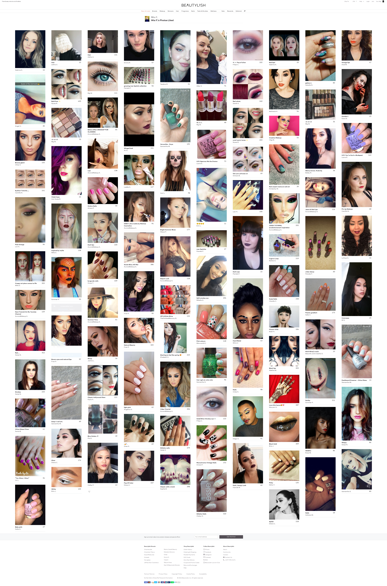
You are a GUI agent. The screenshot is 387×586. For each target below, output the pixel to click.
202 (43, 283)
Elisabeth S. (164, 357)
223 (188, 355)
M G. (343, 320)
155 (43, 162)
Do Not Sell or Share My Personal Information (158, 578)
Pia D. (90, 438)
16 (44, 70)
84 (370, 442)
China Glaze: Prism (22, 429)
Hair (177, 11)
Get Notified (231, 537)
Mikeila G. (200, 300)
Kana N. (344, 118)
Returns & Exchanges (190, 565)
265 (152, 345)
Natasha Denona (169, 552)
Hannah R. (236, 487)
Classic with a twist (167, 487)
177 (188, 229)
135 (297, 482)
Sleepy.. (344, 442)
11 (225, 223)
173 (333, 312)
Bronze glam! (20, 163)
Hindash (146, 557)
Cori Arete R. (56, 199)
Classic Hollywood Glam (96, 397)
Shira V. (235, 343)
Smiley (307, 400)
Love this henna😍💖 (276, 405)
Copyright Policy (177, 574)
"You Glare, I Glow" (22, 478)
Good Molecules (149, 554)
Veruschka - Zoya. (166, 144)
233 (43, 392)
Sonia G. (166, 557)
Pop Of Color (128, 483)
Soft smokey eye (203, 298)
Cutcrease (345, 318)
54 (298, 111)
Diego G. (236, 439)
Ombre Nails (92, 206)
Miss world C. (201, 343)
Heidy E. (163, 450)
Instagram (208, 554)
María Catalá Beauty (170, 549)
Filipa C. (236, 64)
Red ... (17, 353)
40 (370, 209)
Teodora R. (164, 84)
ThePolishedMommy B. (168, 318)
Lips (89, 170)
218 (297, 521)
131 (115, 55)
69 (80, 421)
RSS (206, 560)
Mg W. (90, 93)
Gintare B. (236, 176)
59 (334, 513)
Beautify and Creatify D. (314, 353)
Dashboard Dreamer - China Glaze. (354, 380)
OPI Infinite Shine (166, 316)
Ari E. (126, 150)
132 (188, 316)
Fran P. (126, 313)
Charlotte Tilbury (149, 552)
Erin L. (199, 226)
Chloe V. (18, 165)
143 (369, 155)
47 (370, 62)
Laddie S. (127, 187)
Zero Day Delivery (189, 560)
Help (360, 1)
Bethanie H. (273, 111)
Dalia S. (18, 529)
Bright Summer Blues (168, 230)
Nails (193, 11)
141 (43, 190)
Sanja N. (18, 355)
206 (188, 409)
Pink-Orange (19, 244)
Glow (53, 460)
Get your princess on (240, 173)
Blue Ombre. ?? (93, 436)
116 (333, 209)
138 (115, 170)
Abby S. (199, 86)
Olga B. (272, 140)
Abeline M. (273, 370)
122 (224, 418)
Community (227, 552)
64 (116, 129)
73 (225, 161)
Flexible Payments (189, 554)
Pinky (271, 483)
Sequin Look (164, 278)
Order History (188, 549)
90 (153, 313)
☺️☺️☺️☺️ (200, 224)
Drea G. (127, 446)
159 (43, 312)
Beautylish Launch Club (212, 562)
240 (260, 101)
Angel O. (18, 126)
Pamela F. (127, 88)
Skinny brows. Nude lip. (313, 170)
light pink (127, 407)
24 (189, 84)
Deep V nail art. (57, 421)
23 (80, 62)
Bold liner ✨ (55, 101)
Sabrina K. (19, 70)
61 (116, 319)
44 (80, 197)
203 (260, 140)
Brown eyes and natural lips (61, 359)
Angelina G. (128, 409)
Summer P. (55, 299)
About (225, 549)
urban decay (309, 272)
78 (189, 193)
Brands (154, 11)
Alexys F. (163, 232)
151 (152, 148)
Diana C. (54, 462)
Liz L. (17, 480)
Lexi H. (235, 212)
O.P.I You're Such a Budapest (352, 155)
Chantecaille (148, 549)
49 (261, 173)
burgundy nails (93, 281)
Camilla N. (345, 211)
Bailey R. (308, 173)
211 (333, 400)
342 (43, 353)
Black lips (272, 368)
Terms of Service (149, 574)
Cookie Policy (190, 574)
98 (261, 389)
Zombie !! (345, 116)
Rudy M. (308, 453)
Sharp (90, 358)
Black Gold (273, 444)
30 (44, 126)
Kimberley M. (273, 189)
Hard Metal (237, 341)
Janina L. (91, 360)
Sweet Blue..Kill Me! (131, 264)
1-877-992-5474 (230, 560)
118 (188, 278)
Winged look (128, 148)
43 (261, 341)
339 (115, 281)
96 (225, 380)
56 (153, 86)
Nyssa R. (54, 103)
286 (152, 264)
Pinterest (208, 557)
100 (260, 211)
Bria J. (271, 446)
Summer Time (93, 320)
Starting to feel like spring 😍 (171, 355)
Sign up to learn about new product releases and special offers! (162, 537)
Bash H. (272, 331)
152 (224, 462)
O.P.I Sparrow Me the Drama (207, 161)
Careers (225, 554)
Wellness (213, 11)
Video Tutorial (165, 409)
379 (188, 448)
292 (297, 225)
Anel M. (344, 64)
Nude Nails (273, 299)
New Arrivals (145, 11)
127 (152, 187)
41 (44, 429)
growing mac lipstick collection (135, 86)
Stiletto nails (165, 448)
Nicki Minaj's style (312, 351)
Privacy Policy (163, 574)
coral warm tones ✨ (240, 140)
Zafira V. (54, 64)
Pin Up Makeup (347, 209)
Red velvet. (237, 101)
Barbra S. (272, 260)
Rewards (230, 11)
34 (334, 121)
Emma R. (127, 63)
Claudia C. (273, 301)
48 (225, 122)
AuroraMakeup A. (94, 134)
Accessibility (203, 574)
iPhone (207, 549)
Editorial (239, 11)
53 (80, 299)
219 (297, 258)
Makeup (162, 11)
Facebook (208, 552)
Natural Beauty (129, 345)
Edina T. (272, 485)
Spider (271, 521)
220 (115, 245)
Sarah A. (236, 103)
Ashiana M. (309, 515)
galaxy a (308, 83)
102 (260, 62)
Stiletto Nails (201, 514)
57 (153, 62)
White (53, 489)
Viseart (166, 560)
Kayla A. (91, 399)
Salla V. (308, 315)
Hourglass (147, 560)
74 (225, 86)
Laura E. (345, 157)
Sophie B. (163, 489)
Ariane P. (91, 208)
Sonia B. (18, 431)
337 (152, 483)
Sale (223, 11)
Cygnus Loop (274, 258)
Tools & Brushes (202, 11)
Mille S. (54, 252)
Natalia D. (309, 85)
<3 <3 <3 (308, 122)
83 (334, 83)
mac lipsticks (201, 249)
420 (79, 101)
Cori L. (162, 193)
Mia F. (154, 17)
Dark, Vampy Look (239, 485)
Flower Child (273, 329)
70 (80, 139)
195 (188, 144)
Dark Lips (236, 272)
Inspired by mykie (57, 250)
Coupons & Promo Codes (191, 562)
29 (298, 62)
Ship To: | (349, 1)
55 (298, 138)
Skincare (170, 11)
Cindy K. (236, 392)
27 (225, 249)
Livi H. (17, 246)
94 (153, 223)
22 (261, 271)
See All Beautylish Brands (172, 565)
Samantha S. (201, 382)
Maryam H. (273, 407)
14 (370, 258)
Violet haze (55, 197)
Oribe (165, 554)
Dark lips (91, 245)
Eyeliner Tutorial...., (22, 190)
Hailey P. (91, 485)
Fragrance (185, 11)
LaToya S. (345, 258)
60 (334, 271)
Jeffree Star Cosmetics (151, 562)
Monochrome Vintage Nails (206, 463)
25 (370, 116)
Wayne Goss (168, 562)
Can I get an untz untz (205, 380)
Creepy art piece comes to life (26, 283)
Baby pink (18, 527)
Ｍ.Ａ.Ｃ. (199, 122)
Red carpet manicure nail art (279, 187)
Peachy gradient (311, 313)
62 (153, 407)
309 (297, 444)
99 (116, 206)
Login (368, 1)
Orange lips (346, 62)
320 (224, 514)
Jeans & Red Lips (311, 209)
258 (297, 299)
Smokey (18, 392)
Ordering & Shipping (190, 552)
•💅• (125, 444)
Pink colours (201, 341)
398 (188, 487)
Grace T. (91, 283)
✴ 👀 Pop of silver (239, 62)
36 (334, 170)
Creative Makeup (275, 138)
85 (370, 491)
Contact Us (228, 557)
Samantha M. (165, 146)
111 (115, 93)
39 (298, 186)
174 (79, 460)
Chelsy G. (200, 516)
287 (297, 405)
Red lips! (272, 62)
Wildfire (308, 451)
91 (261, 438)
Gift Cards (187, 557)
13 (370, 380)
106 (297, 329)
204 (224, 298)
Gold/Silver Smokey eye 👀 (206, 419)
